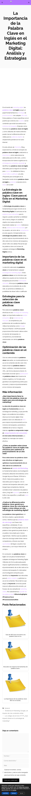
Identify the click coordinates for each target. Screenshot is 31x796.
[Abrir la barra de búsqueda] (2, 2)
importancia (6, 155)
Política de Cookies (24, 787)
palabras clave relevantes (10, 214)
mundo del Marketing (20, 468)
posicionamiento (7, 115)
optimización (24, 373)
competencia (24, 230)
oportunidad (6, 544)
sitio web (24, 115)
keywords (16, 492)
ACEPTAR (5, 793)
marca (4, 185)
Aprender (22, 163)
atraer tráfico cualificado (10, 174)
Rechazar (14, 793)
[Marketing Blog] (16, 2)
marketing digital (18, 107)
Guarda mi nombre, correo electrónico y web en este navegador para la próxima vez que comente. (16, 772)
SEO (24, 419)
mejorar (8, 171)
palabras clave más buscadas (16, 227)
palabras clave (7, 110)
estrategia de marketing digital (12, 272)
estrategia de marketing (20, 312)
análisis (19, 225)
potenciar (13, 182)
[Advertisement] (15, 89)
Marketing (18, 147)
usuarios (21, 121)
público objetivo (12, 578)
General (7, 708)
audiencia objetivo (17, 137)
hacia (26, 495)
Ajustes (21, 793)
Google (22, 326)
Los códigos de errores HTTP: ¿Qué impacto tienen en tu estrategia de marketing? (15, 718)
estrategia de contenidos (10, 163)
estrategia (21, 113)
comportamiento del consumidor (15, 433)
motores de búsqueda (9, 126)
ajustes (14, 790)
